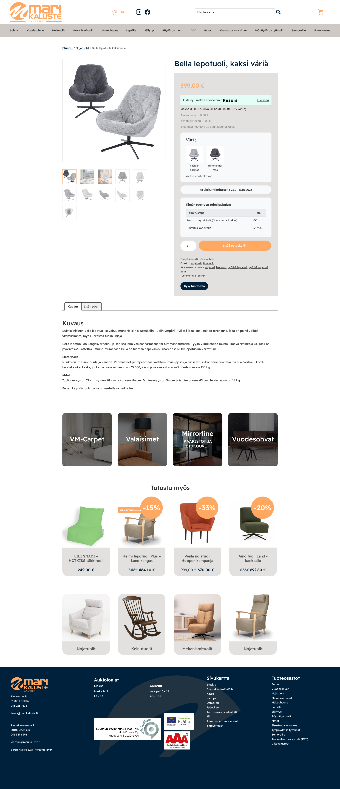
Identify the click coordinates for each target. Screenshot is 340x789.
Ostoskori (213, 703)
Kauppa (211, 698)
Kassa (210, 693)
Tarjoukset (213, 707)
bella (183, 271)
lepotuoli (221, 267)
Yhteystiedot (215, 725)
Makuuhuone (110, 30)
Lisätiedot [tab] (91, 306)
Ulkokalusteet (323, 30)
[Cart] (321, 12)
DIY (193, 30)
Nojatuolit (58, 30)
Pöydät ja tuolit (172, 30)
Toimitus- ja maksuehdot (222, 721)
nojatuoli (210, 267)
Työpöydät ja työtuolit (269, 30)
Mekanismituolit (83, 30)
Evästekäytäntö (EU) (220, 689)
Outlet (125, 12)
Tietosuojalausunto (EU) (222, 712)
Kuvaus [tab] (73, 306)
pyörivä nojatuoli (258, 267)
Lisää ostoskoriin (235, 245)
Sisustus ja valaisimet (233, 30)
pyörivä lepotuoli (237, 267)
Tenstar (200, 275)
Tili (208, 716)
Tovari (49, 749)
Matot (207, 30)
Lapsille (131, 30)
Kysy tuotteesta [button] (194, 286)
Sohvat (14, 30)
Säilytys (149, 30)
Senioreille (299, 30)
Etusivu (67, 48)
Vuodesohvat (35, 30)
